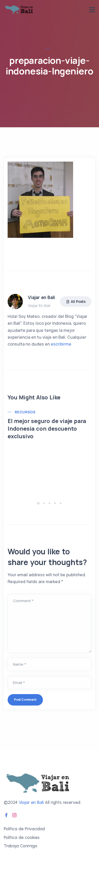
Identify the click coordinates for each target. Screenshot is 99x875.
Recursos (25, 412)
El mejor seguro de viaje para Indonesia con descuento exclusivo (47, 428)
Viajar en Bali (31, 802)
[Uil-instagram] (14, 815)
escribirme (61, 344)
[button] (39, 503)
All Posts (78, 301)
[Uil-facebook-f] (6, 815)
